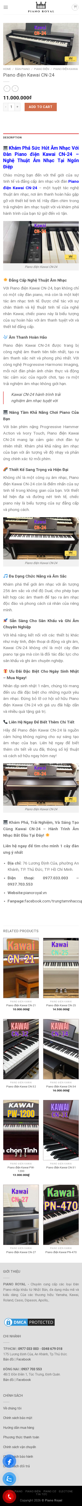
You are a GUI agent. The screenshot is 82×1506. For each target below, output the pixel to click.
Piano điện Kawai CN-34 (61, 1086)
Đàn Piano (22, 69)
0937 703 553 (31, 1369)
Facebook (23, 1359)
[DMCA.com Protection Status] (29, 1322)
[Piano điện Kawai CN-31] (61, 1130)
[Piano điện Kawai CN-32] (21, 1049)
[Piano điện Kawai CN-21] (21, 968)
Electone (66, 1491)
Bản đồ (8, 1359)
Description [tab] (12, 137)
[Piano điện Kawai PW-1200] (21, 1130)
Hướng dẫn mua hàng (18, 1428)
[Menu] (5, 7)
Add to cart (40, 107)
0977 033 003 (28, 1349)
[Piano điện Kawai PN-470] (61, 1215)
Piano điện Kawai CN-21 (21, 1005)
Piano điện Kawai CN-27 (21, 1252)
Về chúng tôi (12, 1408)
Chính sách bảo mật (17, 1418)
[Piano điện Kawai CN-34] (61, 1049)
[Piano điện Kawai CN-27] (21, 1215)
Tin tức (41, 1494)
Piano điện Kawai (65, 69)
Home (7, 69)
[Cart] (75, 7)
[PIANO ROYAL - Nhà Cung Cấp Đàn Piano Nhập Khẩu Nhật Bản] (41, 7)
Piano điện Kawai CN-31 (61, 1167)
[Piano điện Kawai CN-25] (61, 968)
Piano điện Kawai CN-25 (61, 1005)
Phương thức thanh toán (21, 1437)
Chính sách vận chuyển (19, 1447)
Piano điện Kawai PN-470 (61, 1252)
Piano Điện (41, 69)
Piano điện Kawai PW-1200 (21, 1169)
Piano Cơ (50, 1491)
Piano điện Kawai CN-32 (21, 1086)
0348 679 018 (52, 1349)
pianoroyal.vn (35, 892)
